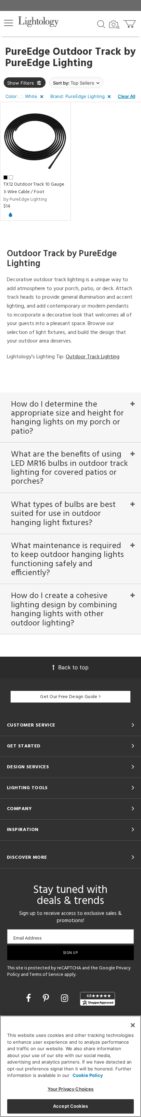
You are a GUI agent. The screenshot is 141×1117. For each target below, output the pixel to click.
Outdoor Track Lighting (92, 356)
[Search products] (101, 23)
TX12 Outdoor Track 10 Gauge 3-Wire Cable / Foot (33, 188)
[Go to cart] (130, 22)
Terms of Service (46, 975)
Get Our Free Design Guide (68, 697)
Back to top (73, 667)
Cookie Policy (88, 1075)
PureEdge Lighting (49, 63)
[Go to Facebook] (29, 998)
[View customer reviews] (97, 999)
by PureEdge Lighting (25, 199)
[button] (8, 23)
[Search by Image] (114, 24)
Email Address (27, 938)
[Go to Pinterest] (47, 998)
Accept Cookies (70, 1106)
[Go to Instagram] (65, 998)
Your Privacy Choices (71, 1089)
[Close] (132, 1025)
